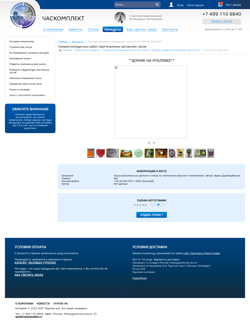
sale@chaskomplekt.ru (28, 316)
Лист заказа (233, 4)
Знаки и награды (19, 89)
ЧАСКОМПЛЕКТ (63, 18)
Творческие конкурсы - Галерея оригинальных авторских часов (112, 50)
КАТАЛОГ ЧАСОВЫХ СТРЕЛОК (36, 262)
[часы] (112, 157)
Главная (62, 41)
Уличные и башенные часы (25, 78)
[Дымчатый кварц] (161, 157)
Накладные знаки (20, 58)
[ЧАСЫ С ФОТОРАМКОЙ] (199, 157)
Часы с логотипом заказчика (27, 95)
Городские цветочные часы (25, 83)
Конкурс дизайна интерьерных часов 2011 (175, 50)
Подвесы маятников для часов (27, 64)
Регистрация (195, 5)
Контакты (170, 29)
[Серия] (180, 157)
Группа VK (60, 303)
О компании (53, 29)
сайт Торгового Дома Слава (201, 253)
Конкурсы (113, 29)
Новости (75, 29)
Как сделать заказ (142, 29)
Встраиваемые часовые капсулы (29, 52)
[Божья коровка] (89, 157)
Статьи (93, 29)
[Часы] (139, 157)
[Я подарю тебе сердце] (101, 157)
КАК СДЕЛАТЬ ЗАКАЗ (29, 275)
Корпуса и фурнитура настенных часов (29, 71)
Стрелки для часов (20, 47)
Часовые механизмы (21, 41)
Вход (180, 5)
